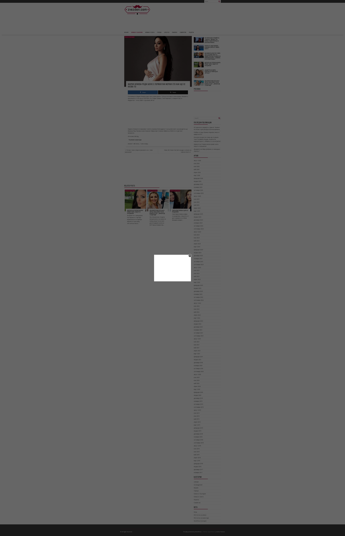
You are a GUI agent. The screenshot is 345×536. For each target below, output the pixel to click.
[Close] (190, 255)
